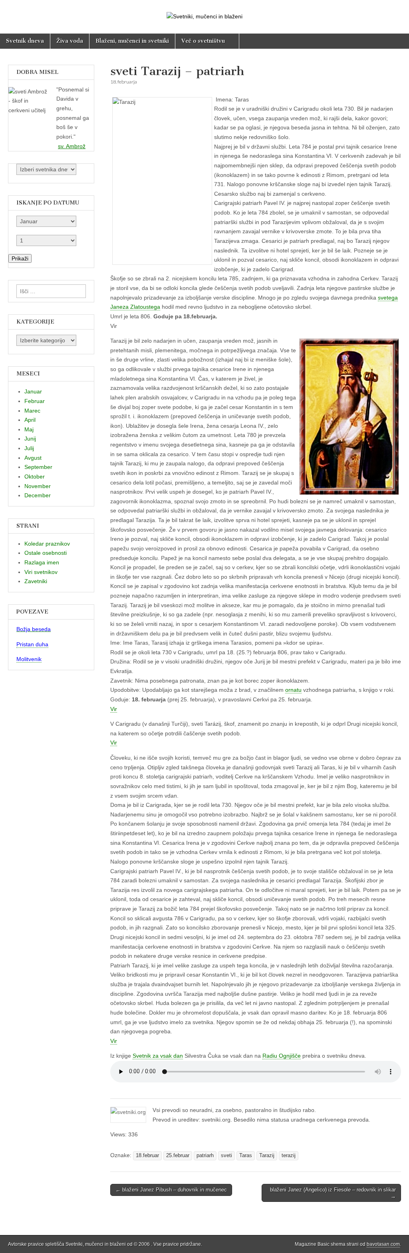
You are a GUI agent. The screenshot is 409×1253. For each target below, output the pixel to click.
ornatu (293, 690)
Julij (29, 448)
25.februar (177, 1155)
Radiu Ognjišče (281, 1055)
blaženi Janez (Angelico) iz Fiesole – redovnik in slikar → (333, 1193)
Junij (30, 438)
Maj (29, 429)
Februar (34, 401)
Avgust (33, 458)
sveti (226, 1155)
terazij (289, 1155)
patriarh (205, 1155)
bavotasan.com (383, 1244)
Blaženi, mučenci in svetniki (132, 41)
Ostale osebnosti (45, 553)
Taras (245, 1155)
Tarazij (266, 1155)
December (37, 495)
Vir (113, 709)
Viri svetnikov (41, 572)
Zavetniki (35, 581)
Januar (33, 391)
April (30, 420)
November (37, 486)
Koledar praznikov (47, 543)
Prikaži (20, 258)
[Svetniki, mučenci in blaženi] (204, 11)
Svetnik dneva (25, 41)
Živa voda (69, 41)
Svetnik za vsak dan (158, 1055)
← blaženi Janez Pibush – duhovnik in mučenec (171, 1190)
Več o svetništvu (203, 41)
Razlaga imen (41, 562)
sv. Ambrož (71, 146)
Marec (32, 410)
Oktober (34, 476)
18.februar (147, 1155)
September (38, 467)
